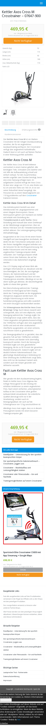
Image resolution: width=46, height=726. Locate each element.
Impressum (7, 680)
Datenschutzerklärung (11, 676)
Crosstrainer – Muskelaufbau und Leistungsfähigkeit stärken (17, 468)
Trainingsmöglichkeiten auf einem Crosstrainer (22, 480)
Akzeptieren (6, 700)
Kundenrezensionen (13, 134)
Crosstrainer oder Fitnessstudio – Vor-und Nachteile (22, 654)
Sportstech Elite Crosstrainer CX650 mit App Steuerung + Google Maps (22, 554)
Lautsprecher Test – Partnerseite (15, 672)
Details (23, 569)
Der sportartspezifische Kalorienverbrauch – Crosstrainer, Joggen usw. (21, 462)
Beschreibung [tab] (10, 130)
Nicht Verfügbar (23, 40)
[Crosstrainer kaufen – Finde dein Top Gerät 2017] (2, 3)
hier (18, 719)
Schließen (4, 723)
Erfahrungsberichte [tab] (31, 130)
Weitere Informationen (33, 697)
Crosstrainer (32, 195)
